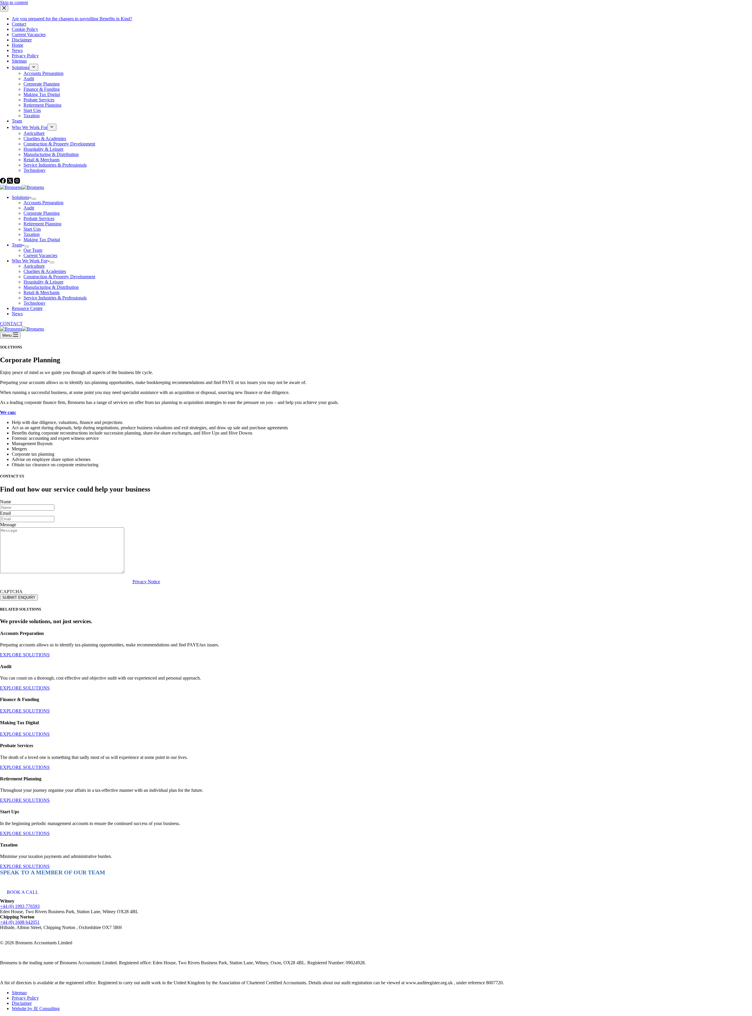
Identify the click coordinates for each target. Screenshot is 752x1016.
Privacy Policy (25, 997)
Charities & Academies (45, 271)
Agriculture (34, 266)
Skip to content (14, 2)
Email (5, 513)
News (17, 313)
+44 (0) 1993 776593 (20, 906)
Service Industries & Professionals (55, 297)
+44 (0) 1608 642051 (20, 922)
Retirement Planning (42, 223)
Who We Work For (29, 260)
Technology (35, 303)
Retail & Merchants (42, 292)
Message (8, 524)
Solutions (20, 197)
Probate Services (39, 218)
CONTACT (11, 323)
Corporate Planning (42, 213)
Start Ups (32, 229)
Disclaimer (22, 1003)
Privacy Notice (146, 581)
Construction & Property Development (59, 276)
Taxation (32, 234)
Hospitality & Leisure (43, 281)
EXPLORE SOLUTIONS (25, 654)
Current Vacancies (40, 255)
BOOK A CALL (22, 892)
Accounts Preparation (43, 202)
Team (17, 244)
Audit (29, 207)
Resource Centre (27, 308)
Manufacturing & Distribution (51, 287)
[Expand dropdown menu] (33, 199)
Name (5, 501)
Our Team (33, 250)
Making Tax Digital (42, 239)
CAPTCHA (11, 591)
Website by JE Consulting (36, 1008)
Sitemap (19, 992)
